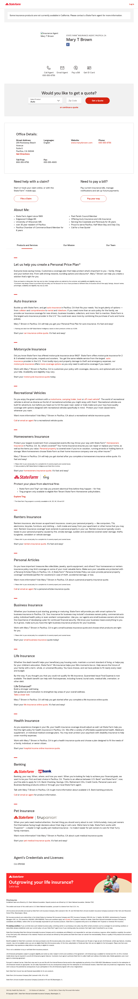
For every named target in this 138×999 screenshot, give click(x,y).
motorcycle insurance (24, 364)
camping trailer (69, 399)
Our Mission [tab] (69, 245)
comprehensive (38, 310)
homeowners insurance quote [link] (37, 471)
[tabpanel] (69, 148)
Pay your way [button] (93, 199)
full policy (68, 919)
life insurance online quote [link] (36, 705)
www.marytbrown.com (81, 143)
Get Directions (23, 154)
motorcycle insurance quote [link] (37, 377)
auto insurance (54, 308)
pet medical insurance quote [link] (37, 841)
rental (50, 310)
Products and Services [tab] (27, 245)
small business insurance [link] (35, 640)
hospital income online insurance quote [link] (42, 748)
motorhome (55, 399)
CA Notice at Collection (37, 990)
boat (79, 399)
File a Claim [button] (26, 199)
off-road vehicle (91, 399)
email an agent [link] (27, 420)
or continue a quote (69, 107)
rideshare (62, 310)
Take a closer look (22, 695)
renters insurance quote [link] (35, 544)
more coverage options (50, 364)
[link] (62, 71)
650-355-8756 (105, 143)
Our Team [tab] (110, 245)
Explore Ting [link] (19, 497)
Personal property (48, 449)
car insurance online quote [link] (36, 333)
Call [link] (15, 420)
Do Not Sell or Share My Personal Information (64, 990)
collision (22, 310)
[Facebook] (68, 44)
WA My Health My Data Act (15, 990)
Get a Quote (97, 101)
